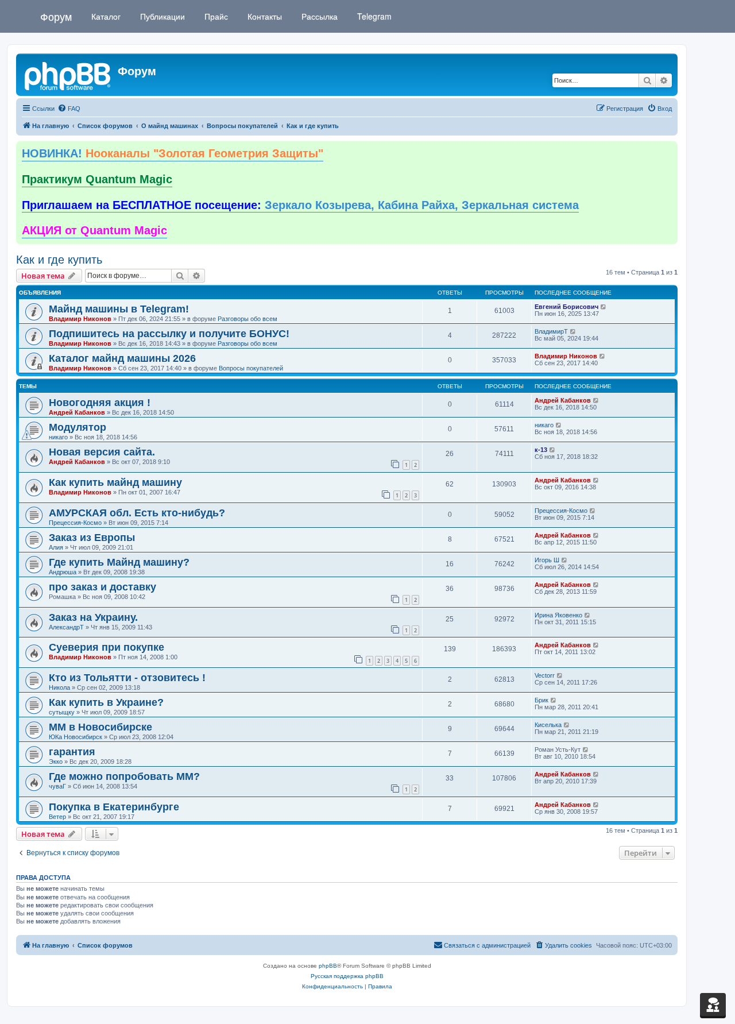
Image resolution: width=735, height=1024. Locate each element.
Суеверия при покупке (106, 647)
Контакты (263, 16)
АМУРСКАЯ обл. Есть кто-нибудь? (137, 513)
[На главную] (68, 74)
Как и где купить (59, 259)
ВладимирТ (551, 331)
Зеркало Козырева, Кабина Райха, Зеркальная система (300, 205)
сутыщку (62, 712)
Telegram (373, 16)
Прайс (215, 16)
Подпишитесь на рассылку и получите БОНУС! (169, 333)
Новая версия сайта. (102, 452)
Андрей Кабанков (77, 412)
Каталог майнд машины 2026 (122, 358)
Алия (56, 547)
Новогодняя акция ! (99, 402)
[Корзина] (713, 1004)
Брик (541, 700)
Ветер (57, 816)
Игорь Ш (547, 560)
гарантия (72, 752)
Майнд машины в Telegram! (119, 309)
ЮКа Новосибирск (75, 736)
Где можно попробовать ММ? (124, 776)
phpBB (328, 966)
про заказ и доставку (102, 587)
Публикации (161, 16)
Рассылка (318, 16)
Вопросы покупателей (251, 368)
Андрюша (62, 572)
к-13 (541, 449)
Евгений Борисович (566, 306)
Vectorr (545, 675)
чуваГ (57, 786)
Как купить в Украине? (106, 702)
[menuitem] (68, 108)
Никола (59, 687)
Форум (56, 16)
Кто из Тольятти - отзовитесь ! (127, 677)
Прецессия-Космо (75, 522)
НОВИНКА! (172, 153)
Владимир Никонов (80, 318)
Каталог (105, 16)
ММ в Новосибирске (100, 727)
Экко (56, 761)
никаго (58, 437)
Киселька (548, 724)
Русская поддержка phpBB (347, 976)
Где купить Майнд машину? (119, 562)
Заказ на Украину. (93, 617)
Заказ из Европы (92, 537)
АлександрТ (66, 627)
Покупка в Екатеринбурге (114, 807)
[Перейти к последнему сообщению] (604, 306)
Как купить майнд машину (115, 482)
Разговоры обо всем (247, 318)
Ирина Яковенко (558, 615)
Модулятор (77, 427)
